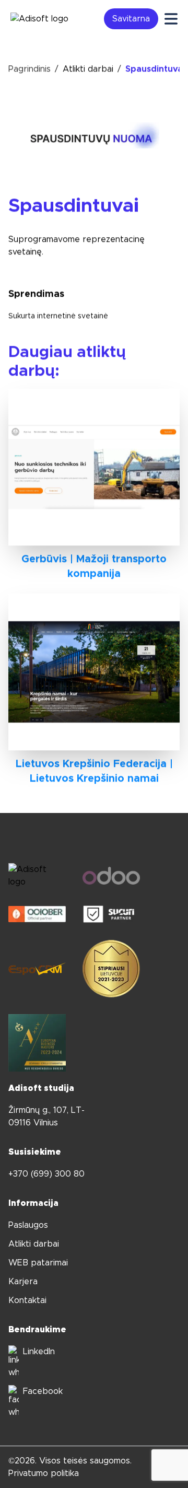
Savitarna (131, 19)
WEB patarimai (38, 1263)
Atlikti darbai (88, 69)
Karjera (23, 1281)
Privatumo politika (43, 1473)
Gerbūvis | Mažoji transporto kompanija (94, 566)
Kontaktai (27, 1300)
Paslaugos (28, 1225)
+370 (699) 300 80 (46, 1174)
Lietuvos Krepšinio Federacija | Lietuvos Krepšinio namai (94, 771)
